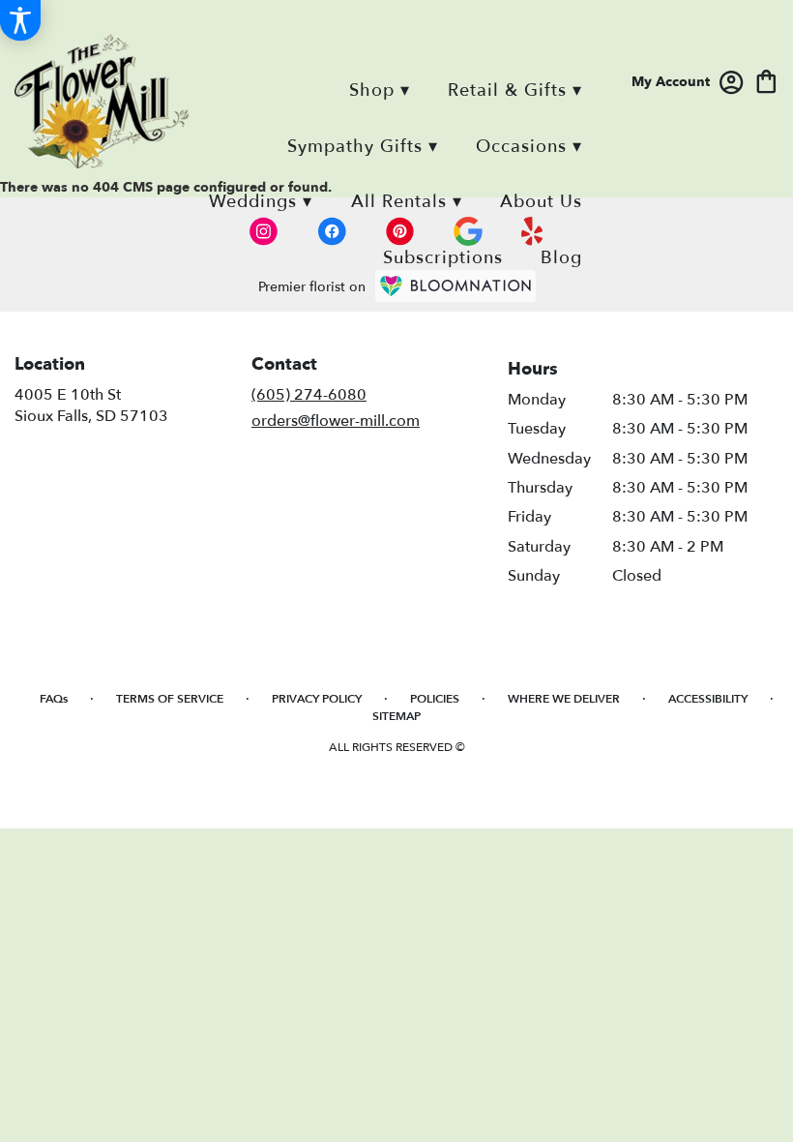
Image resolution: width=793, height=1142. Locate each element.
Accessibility (708, 698)
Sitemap (396, 716)
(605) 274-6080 (309, 395)
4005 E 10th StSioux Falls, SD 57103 (91, 405)
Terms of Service (169, 698)
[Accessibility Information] (20, 20)
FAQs (54, 698)
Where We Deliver (564, 698)
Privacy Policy (317, 698)
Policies (434, 698)
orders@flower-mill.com (335, 421)
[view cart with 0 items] (766, 80)
